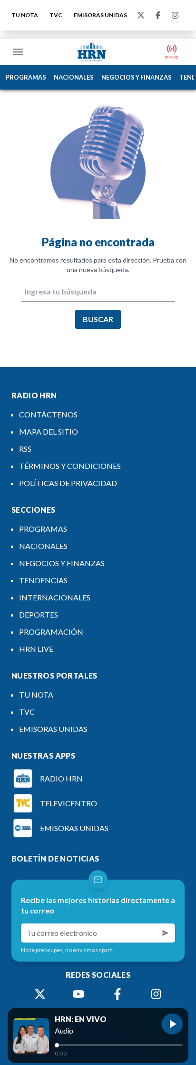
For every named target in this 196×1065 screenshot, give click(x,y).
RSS (25, 448)
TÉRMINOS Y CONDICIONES (70, 465)
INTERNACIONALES (54, 597)
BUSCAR (98, 319)
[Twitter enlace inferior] (40, 994)
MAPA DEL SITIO (48, 431)
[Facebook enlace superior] (158, 15)
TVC (55, 15)
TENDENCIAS (43, 580)
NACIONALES (74, 77)
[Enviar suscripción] (165, 933)
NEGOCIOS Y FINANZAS (136, 77)
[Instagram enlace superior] (175, 15)
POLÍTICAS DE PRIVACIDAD (68, 482)
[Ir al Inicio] (91, 51)
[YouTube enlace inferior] (78, 994)
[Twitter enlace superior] (141, 15)
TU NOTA (24, 15)
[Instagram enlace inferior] (156, 994)
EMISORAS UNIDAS (100, 15)
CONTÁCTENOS (48, 414)
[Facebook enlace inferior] (117, 994)
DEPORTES (38, 614)
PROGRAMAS (26, 77)
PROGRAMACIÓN (51, 631)
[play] (172, 1024)
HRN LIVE (36, 648)
